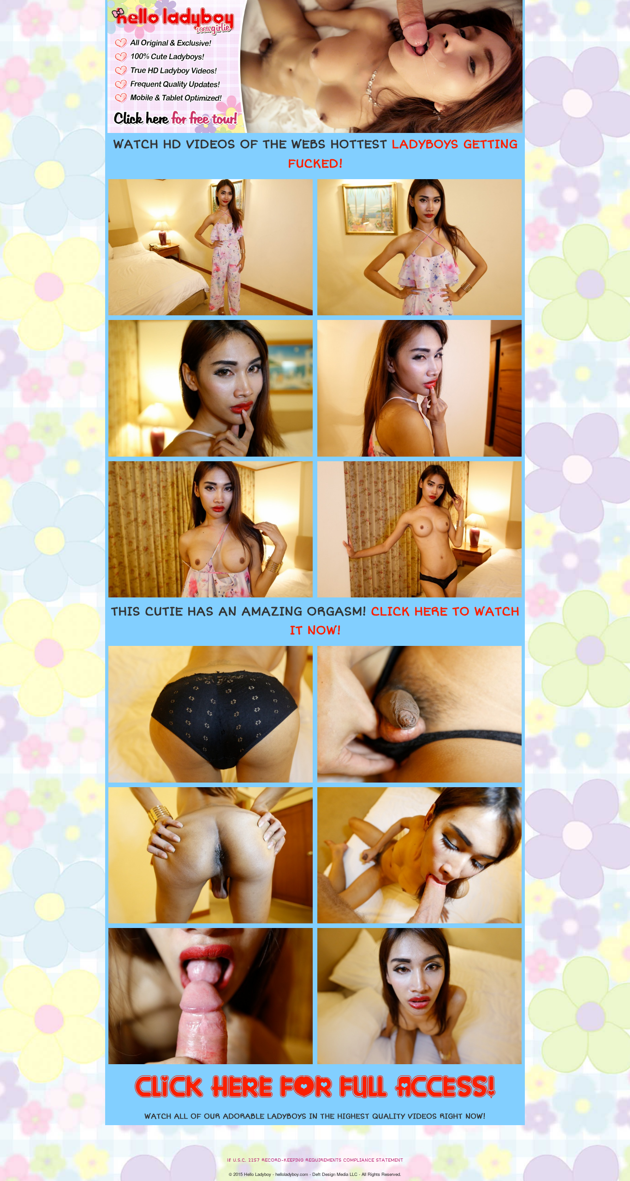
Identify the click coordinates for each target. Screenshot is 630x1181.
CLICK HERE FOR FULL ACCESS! (315, 1088)
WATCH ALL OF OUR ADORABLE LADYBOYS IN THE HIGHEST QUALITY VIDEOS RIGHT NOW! (315, 1116)
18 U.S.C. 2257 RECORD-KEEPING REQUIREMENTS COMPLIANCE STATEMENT (315, 1160)
